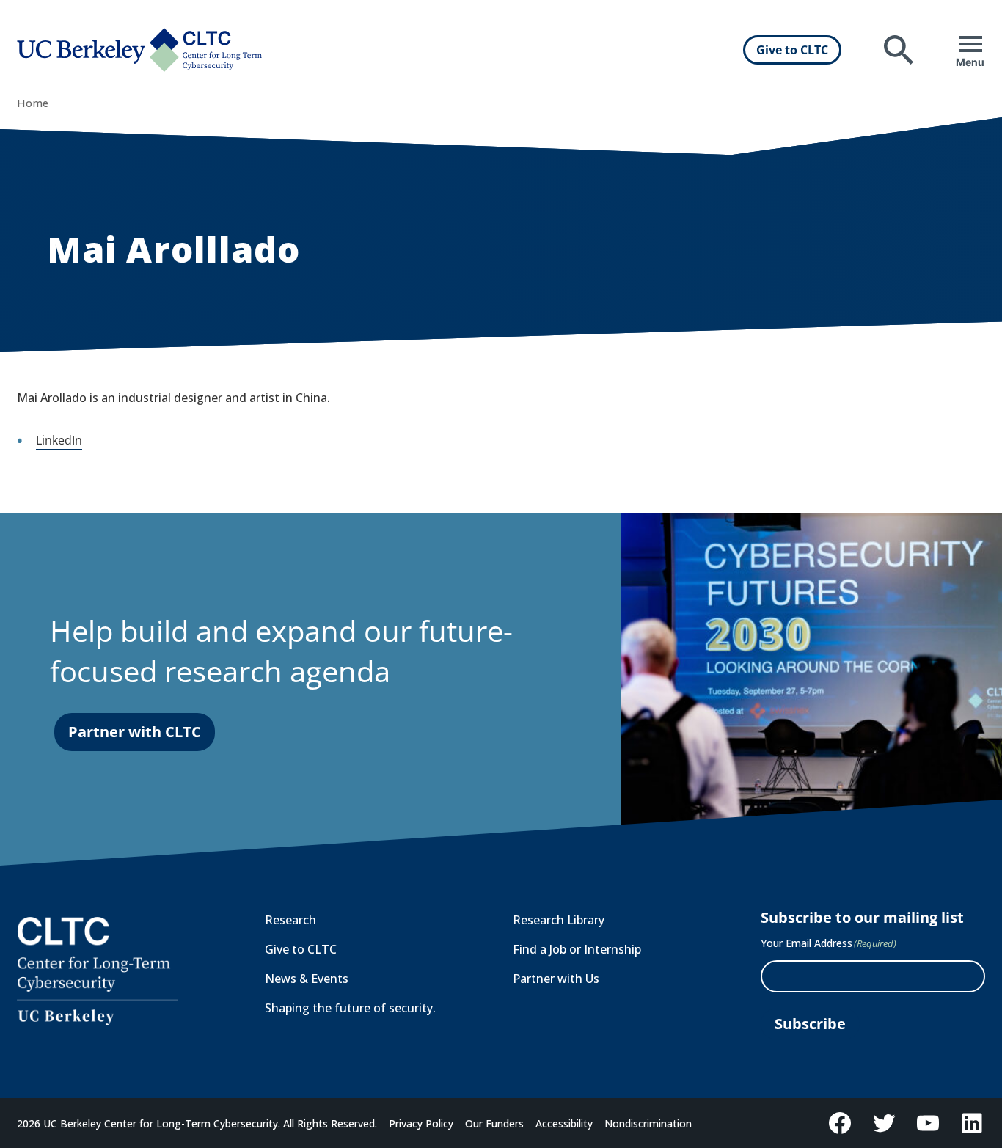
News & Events (306, 978)
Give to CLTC (792, 50)
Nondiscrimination (648, 1123)
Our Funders (494, 1123)
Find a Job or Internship (577, 949)
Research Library (558, 920)
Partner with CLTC (134, 732)
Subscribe (810, 1024)
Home (32, 103)
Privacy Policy (421, 1123)
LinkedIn (59, 440)
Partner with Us (556, 978)
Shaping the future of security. (350, 1008)
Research (290, 920)
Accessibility (564, 1123)
